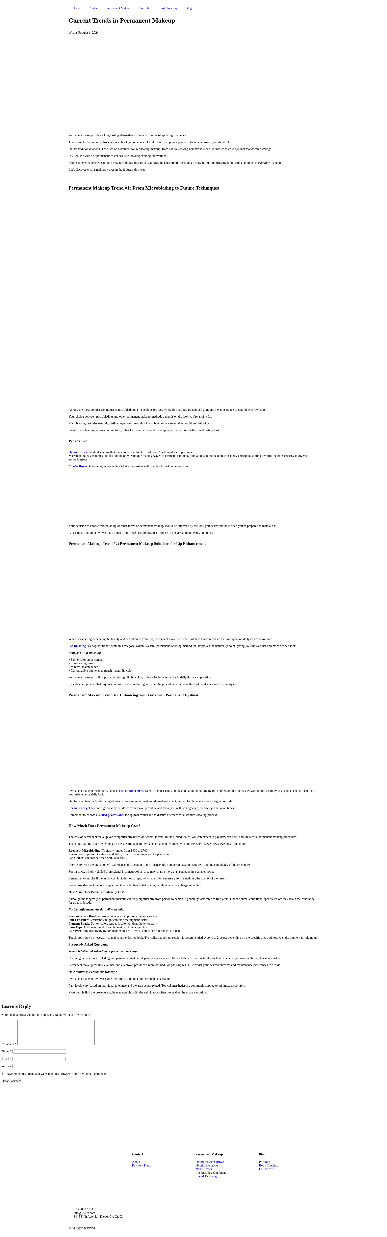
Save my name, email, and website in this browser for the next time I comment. (56, 1073)
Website (7, 1066)
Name (7, 1051)
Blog (189, 8)
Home (76, 8)
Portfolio (144, 8)
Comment (9, 1044)
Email (6, 1058)
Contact (93, 8)
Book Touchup (168, 8)
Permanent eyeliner (82, 808)
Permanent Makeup (118, 8)
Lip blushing (77, 646)
